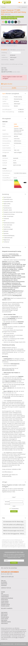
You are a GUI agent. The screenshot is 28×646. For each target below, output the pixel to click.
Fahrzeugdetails (6, 118)
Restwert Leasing (5, 605)
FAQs (3, 518)
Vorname (7, 501)
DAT (16, 637)
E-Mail (14, 497)
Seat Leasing (4, 620)
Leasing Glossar (5, 596)
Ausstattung (5, 194)
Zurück (3, 7)
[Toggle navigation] (25, 2)
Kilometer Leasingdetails (10, 93)
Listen (14, 506)
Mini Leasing (4, 615)
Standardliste (15, 508)
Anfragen (4, 482)
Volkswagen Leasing (6, 621)
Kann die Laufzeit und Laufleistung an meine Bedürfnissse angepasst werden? (14, 524)
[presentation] (4, 33)
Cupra (15, 124)
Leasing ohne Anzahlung (7, 598)
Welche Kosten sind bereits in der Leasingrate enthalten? (14, 527)
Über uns (3, 580)
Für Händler (4, 582)
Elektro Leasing (4, 602)
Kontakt (3, 591)
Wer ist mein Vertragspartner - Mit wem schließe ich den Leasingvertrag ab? (14, 533)
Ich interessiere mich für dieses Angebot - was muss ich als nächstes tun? (14, 521)
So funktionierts (5, 595)
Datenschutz (4, 583)
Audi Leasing (4, 612)
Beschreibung (6, 247)
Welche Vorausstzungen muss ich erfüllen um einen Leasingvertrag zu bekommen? (14, 530)
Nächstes (23, 7)
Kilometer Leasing (5, 604)
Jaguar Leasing (4, 618)
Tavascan (16, 126)
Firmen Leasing (4, 601)
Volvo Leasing (4, 623)
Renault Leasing (5, 617)
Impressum (4, 585)
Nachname (7, 504)
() (21, 2)
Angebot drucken (7, 84)
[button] (6, 22)
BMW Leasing (4, 614)
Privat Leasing (4, 599)
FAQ (2, 593)
